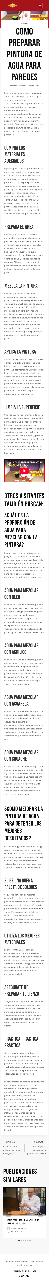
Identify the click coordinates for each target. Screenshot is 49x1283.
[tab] (19, 1240)
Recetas (24, 24)
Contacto (24, 1276)
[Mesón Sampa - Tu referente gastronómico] (13, 5)
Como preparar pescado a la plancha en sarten (36, 1148)
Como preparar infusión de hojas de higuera (11, 1148)
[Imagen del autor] (8, 1228)
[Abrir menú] (39, 5)
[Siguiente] (40, 1213)
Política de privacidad (24, 1271)
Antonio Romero (19, 86)
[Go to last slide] (8, 1213)
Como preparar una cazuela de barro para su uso (23, 1222)
